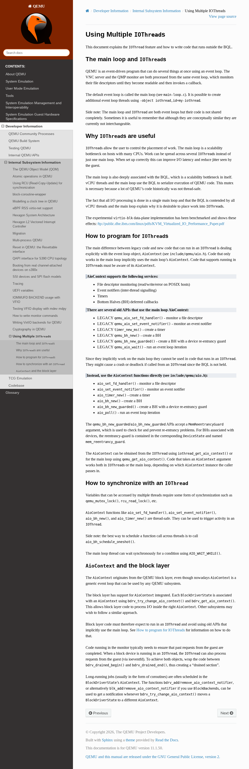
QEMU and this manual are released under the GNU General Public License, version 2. (153, 757)
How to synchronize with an (40, 364)
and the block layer (36, 370)
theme (130, 740)
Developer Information (24, 126)
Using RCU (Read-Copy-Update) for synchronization (37, 185)
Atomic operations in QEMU (32, 176)
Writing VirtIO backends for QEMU (37, 322)
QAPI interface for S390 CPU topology (40, 258)
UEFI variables (23, 290)
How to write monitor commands (35, 316)
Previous (100, 712)
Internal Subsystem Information (35, 162)
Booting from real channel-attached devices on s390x (37, 268)
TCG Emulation (20, 378)
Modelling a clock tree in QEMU (35, 201)
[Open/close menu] (2, 126)
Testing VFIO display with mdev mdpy (39, 308)
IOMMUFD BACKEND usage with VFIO (36, 300)
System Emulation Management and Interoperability (34, 105)
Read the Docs (166, 740)
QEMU (38, 6)
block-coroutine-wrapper (29, 194)
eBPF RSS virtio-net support (33, 208)
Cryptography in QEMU (29, 329)
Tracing (18, 283)
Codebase (16, 385)
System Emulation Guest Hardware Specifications (33, 116)
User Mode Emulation (22, 88)
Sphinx (107, 740)
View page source (222, 16)
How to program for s (35, 357)
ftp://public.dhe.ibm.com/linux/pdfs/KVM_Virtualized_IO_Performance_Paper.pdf (161, 224)
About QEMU (16, 74)
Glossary (12, 392)
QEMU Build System (24, 141)
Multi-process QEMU (27, 240)
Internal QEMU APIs (24, 155)
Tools (10, 96)
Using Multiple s (32, 336)
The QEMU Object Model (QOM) (36, 169)
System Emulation (19, 81)
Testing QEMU (20, 148)
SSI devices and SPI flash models (37, 276)
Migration (19, 233)
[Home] (87, 11)
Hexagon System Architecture (34, 215)
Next (225, 712)
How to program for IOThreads (160, 630)
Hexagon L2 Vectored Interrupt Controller (34, 224)
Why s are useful (33, 350)
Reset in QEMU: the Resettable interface (35, 249)
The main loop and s (35, 343)
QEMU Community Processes (31, 134)
